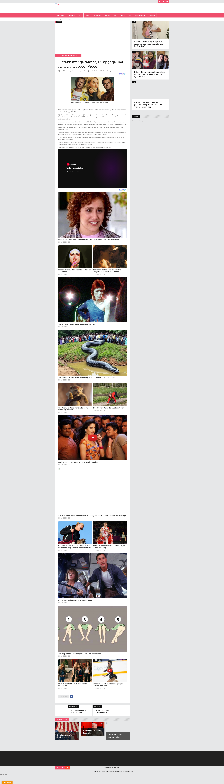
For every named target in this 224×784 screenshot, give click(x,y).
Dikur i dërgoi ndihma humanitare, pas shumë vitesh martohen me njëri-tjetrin (149, 74)
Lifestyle (59, 21)
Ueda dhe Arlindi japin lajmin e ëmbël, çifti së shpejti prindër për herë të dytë (148, 43)
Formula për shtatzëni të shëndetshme (75, 19)
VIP (134, 21)
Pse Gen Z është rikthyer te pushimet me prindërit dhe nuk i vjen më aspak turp (148, 104)
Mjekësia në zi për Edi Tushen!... (92, 731)
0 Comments (63, 55)
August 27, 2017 (74, 55)
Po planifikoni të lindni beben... (64, 736)
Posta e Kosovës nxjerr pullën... (115, 735)
